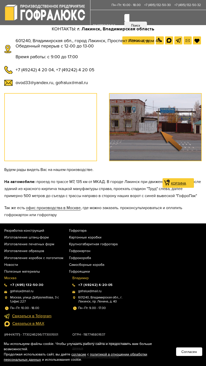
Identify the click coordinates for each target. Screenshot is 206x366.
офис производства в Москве (53, 207)
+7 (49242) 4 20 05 (75, 70)
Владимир (80, 278)
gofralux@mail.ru (72, 82)
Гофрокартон (79, 251)
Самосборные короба (86, 265)
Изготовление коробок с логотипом (33, 258)
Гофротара (77, 230)
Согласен (189, 352)
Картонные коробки (85, 237)
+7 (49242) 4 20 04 (35, 70)
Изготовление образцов (24, 251)
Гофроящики (79, 271)
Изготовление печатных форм (29, 244)
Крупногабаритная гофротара (93, 244)
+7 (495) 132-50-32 (187, 5)
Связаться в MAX (28, 323)
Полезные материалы (22, 271)
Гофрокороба (80, 258)
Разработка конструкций (24, 230)
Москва (10, 278)
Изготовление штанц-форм (26, 237)
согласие (78, 354)
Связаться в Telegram (32, 316)
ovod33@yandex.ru (34, 82)
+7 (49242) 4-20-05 (95, 285)
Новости (11, 265)
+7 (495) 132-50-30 (157, 5)
